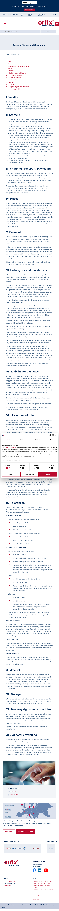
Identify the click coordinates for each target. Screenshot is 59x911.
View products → (29, 9)
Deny (10, 474)
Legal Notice (15, 904)
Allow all (48, 474)
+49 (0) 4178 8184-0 (14, 794)
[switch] (22, 468)
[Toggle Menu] (5, 24)
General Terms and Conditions (33, 904)
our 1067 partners (11, 447)
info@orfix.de (13, 791)
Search (48, 31)
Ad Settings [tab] (36, 439)
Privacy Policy (22, 904)
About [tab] (51, 439)
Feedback (4, 907)
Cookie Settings (44, 904)
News (4, 14)
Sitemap (54, 14)
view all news (36, 899)
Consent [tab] (8, 439)
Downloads (15, 14)
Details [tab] (22, 439)
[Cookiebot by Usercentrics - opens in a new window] (50, 435)
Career (9, 14)
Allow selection (29, 474)
